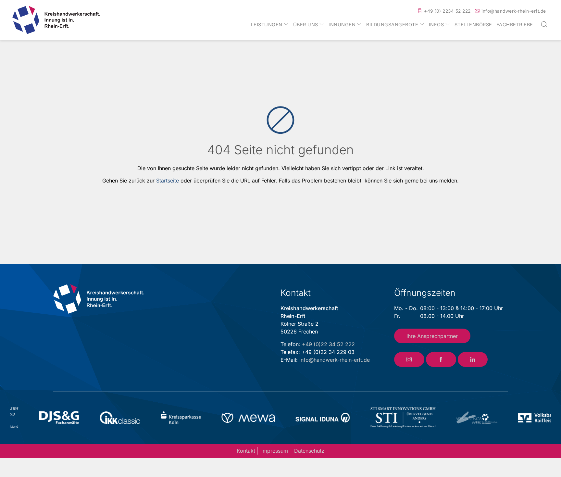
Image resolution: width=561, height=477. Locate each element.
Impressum (274, 450)
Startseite (167, 180)
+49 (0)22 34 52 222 (328, 344)
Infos (436, 24)
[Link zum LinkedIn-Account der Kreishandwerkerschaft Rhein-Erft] (473, 359)
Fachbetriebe (514, 24)
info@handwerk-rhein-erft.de (513, 11)
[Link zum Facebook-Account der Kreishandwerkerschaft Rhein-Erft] (441, 359)
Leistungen (266, 24)
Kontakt (246, 450)
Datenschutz (309, 450)
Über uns (305, 24)
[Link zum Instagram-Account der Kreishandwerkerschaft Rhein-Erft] (409, 359)
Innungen (342, 24)
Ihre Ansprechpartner (432, 336)
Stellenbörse (473, 24)
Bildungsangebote (392, 24)
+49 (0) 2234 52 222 (447, 11)
